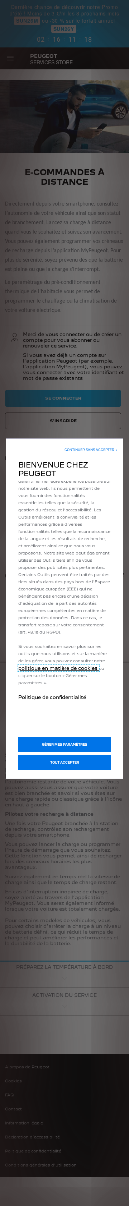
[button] (90, 450)
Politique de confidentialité (52, 697)
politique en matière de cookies (58, 668)
